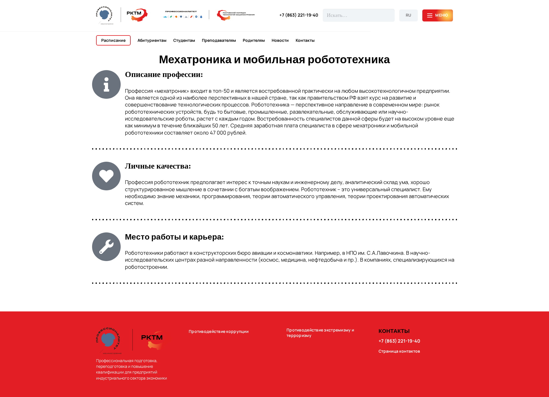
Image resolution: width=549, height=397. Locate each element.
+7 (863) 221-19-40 (298, 15)
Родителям (254, 40)
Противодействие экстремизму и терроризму (320, 332)
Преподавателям (219, 40)
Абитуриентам (152, 40)
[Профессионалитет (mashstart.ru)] (208, 15)
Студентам (184, 40)
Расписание (113, 40)
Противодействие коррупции (218, 331)
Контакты (305, 40)
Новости (280, 40)
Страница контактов (399, 351)
